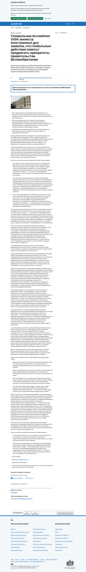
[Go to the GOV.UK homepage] (16, 24)
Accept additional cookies (19, 18)
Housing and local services (40, 538)
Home (12, 27)
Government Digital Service (37, 561)
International (18, 27)
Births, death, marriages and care (20, 532)
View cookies (47, 18)
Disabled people (15, 547)
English (57, 32)
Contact (42, 559)
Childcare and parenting (17, 538)
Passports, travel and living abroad (42, 544)
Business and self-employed (18, 535)
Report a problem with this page (65, 512)
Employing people (38, 532)
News (56, 532)
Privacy (17, 559)
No (36, 512)
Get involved (58, 550)
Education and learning (39, 529)
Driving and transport (16, 550)
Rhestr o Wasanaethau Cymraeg (19, 561)
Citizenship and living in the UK (19, 541)
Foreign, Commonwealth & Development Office (30, 77)
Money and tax (37, 541)
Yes (28, 512)
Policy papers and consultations (64, 541)
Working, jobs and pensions (40, 550)
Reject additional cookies (35, 18)
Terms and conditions (51, 559)
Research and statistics (61, 538)
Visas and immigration (39, 547)
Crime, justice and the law (18, 544)
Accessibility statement (32, 559)
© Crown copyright (70, 568)
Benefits (13, 529)
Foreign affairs (26, 27)
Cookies (22, 559)
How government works (61, 547)
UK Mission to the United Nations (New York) (21, 498)
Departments (58, 529)
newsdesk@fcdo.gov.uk (21, 459)
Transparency (59, 544)
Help (12, 559)
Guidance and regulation (62, 535)
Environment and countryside (41, 535)
